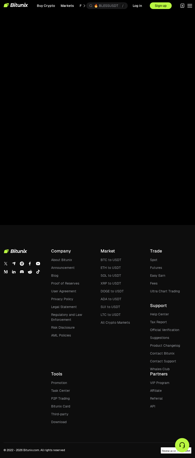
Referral (156, 398)
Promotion (59, 383)
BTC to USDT (111, 260)
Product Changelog (165, 345)
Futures (156, 268)
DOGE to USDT (112, 291)
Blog (54, 275)
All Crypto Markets (115, 322)
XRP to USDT (111, 283)
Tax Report (158, 322)
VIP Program (159, 383)
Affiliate (156, 390)
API (152, 406)
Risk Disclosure (63, 327)
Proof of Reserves (65, 283)
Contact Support (163, 361)
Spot (153, 260)
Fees (153, 283)
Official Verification (164, 330)
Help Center (159, 314)
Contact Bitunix (162, 353)
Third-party (59, 414)
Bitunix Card (60, 406)
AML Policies (61, 335)
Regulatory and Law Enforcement (66, 317)
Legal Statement (64, 307)
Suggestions (159, 338)
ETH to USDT (111, 268)
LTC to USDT (111, 315)
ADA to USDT (111, 299)
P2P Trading (60, 398)
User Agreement (63, 291)
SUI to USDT (110, 307)
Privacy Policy (62, 299)
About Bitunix (61, 260)
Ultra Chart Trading (165, 291)
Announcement (63, 268)
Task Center (60, 390)
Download (59, 422)
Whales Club (160, 369)
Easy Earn (157, 275)
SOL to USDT (111, 275)
